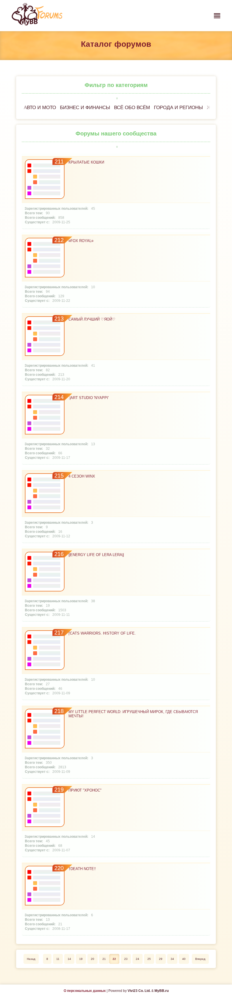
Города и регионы (178, 107)
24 (137, 958)
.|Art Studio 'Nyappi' (88, 398)
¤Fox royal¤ (80, 241)
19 (81, 958)
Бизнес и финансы (85, 107)
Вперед (200, 958)
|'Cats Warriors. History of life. (102, 633)
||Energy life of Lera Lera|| (96, 555)
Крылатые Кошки (86, 162)
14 (69, 958)
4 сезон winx (81, 476)
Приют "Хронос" (85, 790)
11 (57, 958)
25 (149, 958)
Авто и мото (40, 107)
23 (126, 958)
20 (92, 958)
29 (160, 958)
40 (184, 958)
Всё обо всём (132, 107)
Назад (31, 958)
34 (172, 958)
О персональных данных (85, 991)
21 (104, 958)
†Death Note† (82, 869)
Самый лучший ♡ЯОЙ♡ (91, 319)
